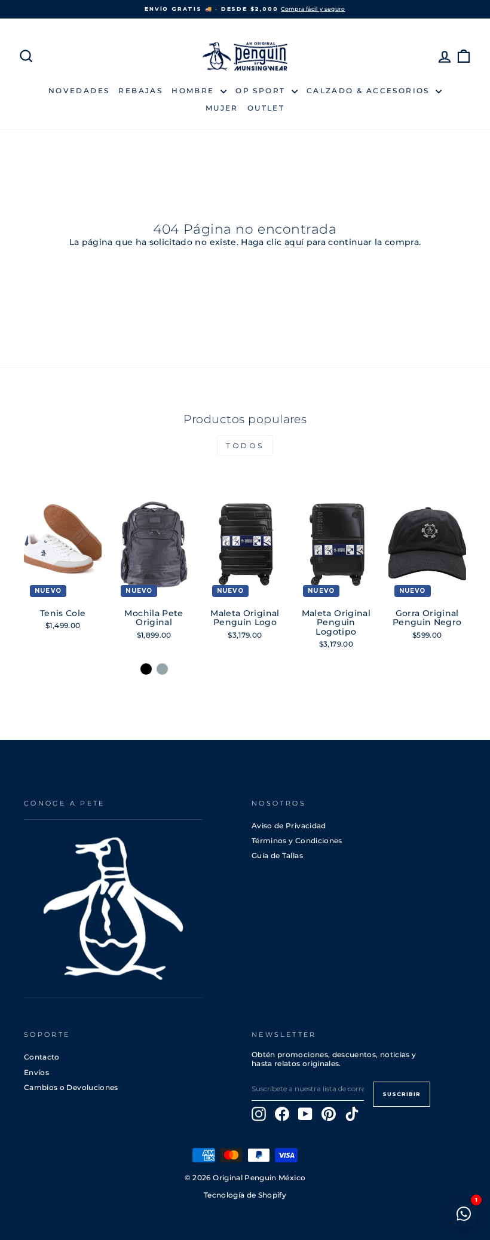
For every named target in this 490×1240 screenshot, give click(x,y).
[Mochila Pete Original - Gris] (162, 669)
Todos (245, 445)
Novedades (79, 90)
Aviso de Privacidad (289, 825)
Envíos (36, 1072)
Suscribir (401, 1094)
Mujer (222, 107)
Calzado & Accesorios (370, 90)
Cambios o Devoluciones (71, 1087)
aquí (294, 242)
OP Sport (262, 90)
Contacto (42, 1056)
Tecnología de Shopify (245, 1195)
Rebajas (140, 90)
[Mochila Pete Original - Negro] (146, 669)
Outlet (265, 107)
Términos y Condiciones (297, 840)
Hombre (195, 90)
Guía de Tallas (277, 855)
